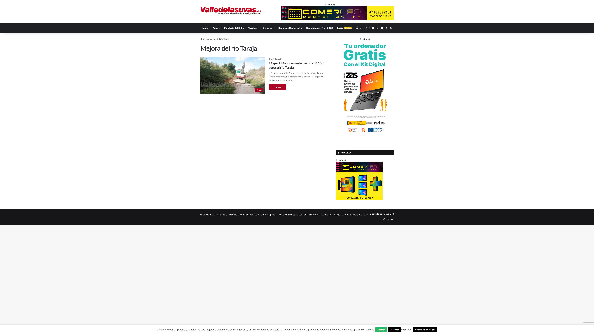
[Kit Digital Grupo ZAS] (365, 132)
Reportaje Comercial (289, 28)
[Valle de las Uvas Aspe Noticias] (231, 10)
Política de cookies (297, 214)
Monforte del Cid (233, 28)
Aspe (215, 28)
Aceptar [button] (381, 329)
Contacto (346, 214)
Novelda (252, 28)
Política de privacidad (318, 214)
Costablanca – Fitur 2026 (319, 28)
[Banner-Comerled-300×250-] (359, 199)
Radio (344, 28)
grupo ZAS (388, 214)
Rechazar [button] (394, 329)
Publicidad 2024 (360, 214)
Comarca (267, 28)
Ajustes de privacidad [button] (425, 329)
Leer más (277, 87)
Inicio (205, 28)
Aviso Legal (335, 214)
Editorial (283, 214)
